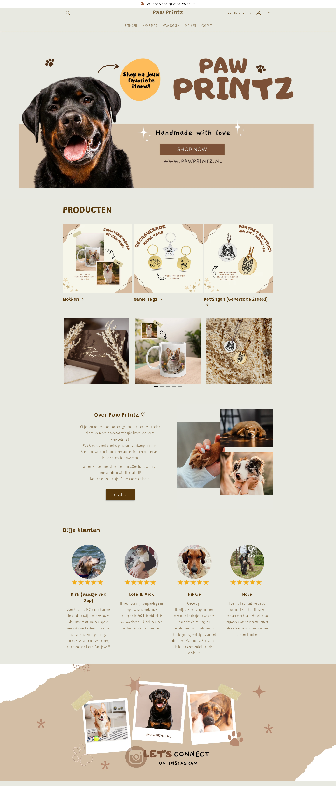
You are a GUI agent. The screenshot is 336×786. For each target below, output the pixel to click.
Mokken (71, 299)
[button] (68, 13)
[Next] (267, 352)
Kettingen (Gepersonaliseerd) (236, 299)
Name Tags (145, 299)
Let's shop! (120, 494)
